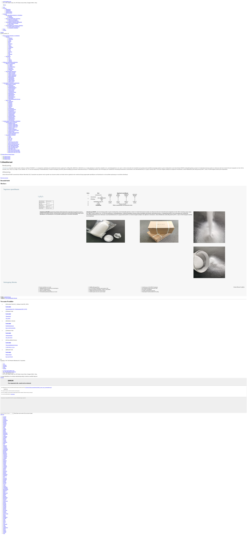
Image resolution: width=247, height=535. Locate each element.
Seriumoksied (11, 108)
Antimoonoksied (11, 88)
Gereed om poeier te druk (13, 130)
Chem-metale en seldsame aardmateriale (14, 22)
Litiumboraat (10, 85)
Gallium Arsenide (11, 72)
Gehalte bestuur (9, 11)
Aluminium (10, 39)
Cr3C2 (9, 136)
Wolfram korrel (11, 128)
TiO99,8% (8, 318)
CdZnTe (10, 59)
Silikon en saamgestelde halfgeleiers (13, 18)
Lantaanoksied (11, 114)
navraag (2, 377)
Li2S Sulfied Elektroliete (13, 145)
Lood (9, 49)
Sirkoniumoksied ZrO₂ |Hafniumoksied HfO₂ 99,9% (16, 309)
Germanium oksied (12, 92)
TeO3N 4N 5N (9, 337)
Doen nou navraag (4, 177)
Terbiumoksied (11, 117)
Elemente (10, 16)
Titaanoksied (10, 98)
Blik (9, 53)
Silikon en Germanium (12, 19)
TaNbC (9, 137)
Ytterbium (10, 106)
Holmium (10, 102)
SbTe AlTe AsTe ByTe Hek (13, 149)
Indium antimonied (12, 76)
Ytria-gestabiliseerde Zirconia (14, 99)
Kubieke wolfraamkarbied (13, 132)
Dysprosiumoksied (12, 109)
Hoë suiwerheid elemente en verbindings (14, 15)
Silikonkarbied (11, 79)
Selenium (10, 51)
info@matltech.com (7, 1)
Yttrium (9, 107)
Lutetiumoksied (11, 115)
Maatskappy (8, 9)
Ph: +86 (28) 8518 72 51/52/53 (9, 371)
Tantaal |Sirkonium (12, 133)
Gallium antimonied (12, 74)
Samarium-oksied (11, 116)
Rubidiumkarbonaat (12, 87)
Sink (9, 55)
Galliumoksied (11, 91)
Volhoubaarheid (9, 12)
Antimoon (10, 38)
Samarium (10, 103)
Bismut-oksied (11, 89)
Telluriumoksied (11, 94)
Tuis (4, 7)
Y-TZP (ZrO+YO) (10, 347)
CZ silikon (10, 64)
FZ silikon (10, 65)
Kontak (4, 30)
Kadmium (10, 43)
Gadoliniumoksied (12, 111)
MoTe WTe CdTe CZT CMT (14, 152)
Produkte (5, 14)
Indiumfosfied (11, 77)
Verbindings (10, 17)
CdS (9, 57)
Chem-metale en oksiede (13, 23)
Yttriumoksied (11, 119)
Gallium (10, 46)
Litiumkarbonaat (11, 86)
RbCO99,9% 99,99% (10, 328)
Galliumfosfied (11, 78)
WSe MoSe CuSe (11, 148)
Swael (9, 50)
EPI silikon (10, 68)
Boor (9, 42)
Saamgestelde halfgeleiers (13, 20)
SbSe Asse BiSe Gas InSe (13, 146)
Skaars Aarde (11, 24)
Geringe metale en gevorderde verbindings (14, 25)
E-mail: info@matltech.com (8, 370)
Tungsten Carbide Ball (12, 124)
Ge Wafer (10, 70)
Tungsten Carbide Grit (12, 126)
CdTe (9, 58)
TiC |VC (10, 140)
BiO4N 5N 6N (9, 356)
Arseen (9, 40)
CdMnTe (10, 61)
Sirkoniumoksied (11, 96)
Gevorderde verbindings (13, 27)
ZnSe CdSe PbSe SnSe (13, 147)
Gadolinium (10, 101)
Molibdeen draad (11, 123)
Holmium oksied (11, 113)
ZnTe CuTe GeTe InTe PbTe (14, 151)
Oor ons (4, 8)
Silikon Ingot (11, 69)
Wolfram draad (11, 131)
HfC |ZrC (10, 139)
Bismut (9, 41)
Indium (9, 48)
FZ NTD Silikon (11, 66)
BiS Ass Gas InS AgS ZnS (13, 144)
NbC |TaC (10, 138)
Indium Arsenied (11, 73)
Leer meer (8, 306)
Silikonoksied (11, 95)
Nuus (4, 29)
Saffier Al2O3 (11, 81)
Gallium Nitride (11, 80)
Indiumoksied (11, 93)
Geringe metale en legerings (14, 26)
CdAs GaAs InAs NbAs (13, 141)
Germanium (10, 47)
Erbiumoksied (11, 110)
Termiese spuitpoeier (12, 129)
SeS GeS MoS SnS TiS (13, 143)
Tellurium (10, 54)
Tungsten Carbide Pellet (13, 125)
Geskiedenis (8, 10)
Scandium (10, 104)
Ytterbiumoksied (11, 118)
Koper (9, 44)
